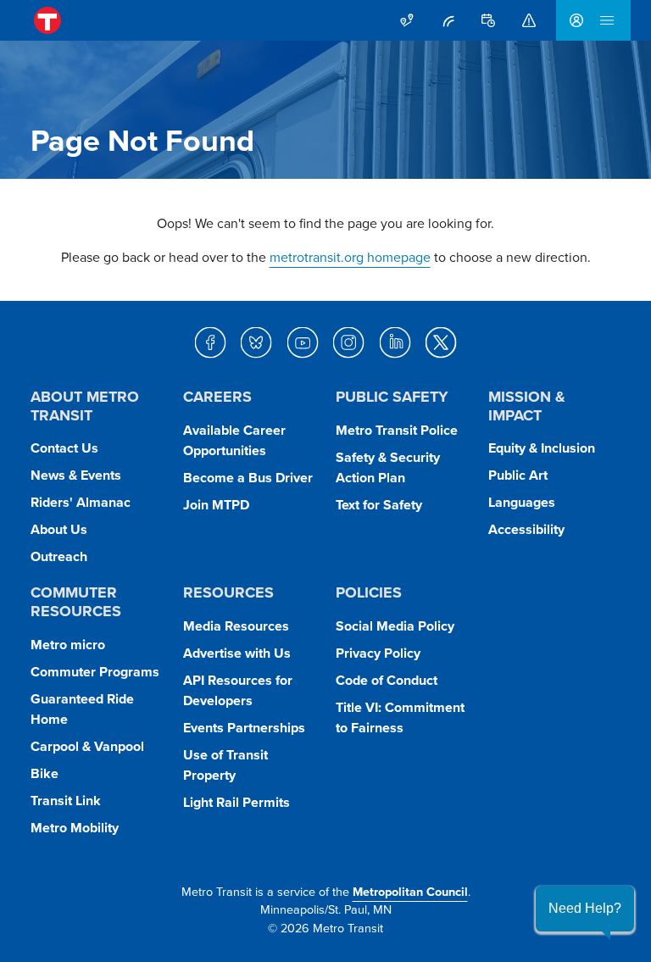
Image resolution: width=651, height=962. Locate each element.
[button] (585, 908)
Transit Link (66, 800)
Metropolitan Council (410, 891)
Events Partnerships (244, 727)
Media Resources (236, 626)
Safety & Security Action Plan (388, 467)
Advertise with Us (237, 653)
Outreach (59, 556)
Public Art (518, 475)
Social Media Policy (395, 626)
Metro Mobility (75, 827)
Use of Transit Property (225, 765)
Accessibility (526, 529)
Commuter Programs (95, 671)
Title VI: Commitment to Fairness (400, 717)
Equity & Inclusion (541, 448)
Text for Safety (379, 504)
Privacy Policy (378, 653)
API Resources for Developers (237, 690)
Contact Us (64, 448)
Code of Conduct (386, 680)
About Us (59, 529)
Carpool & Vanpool (87, 746)
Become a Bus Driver (248, 477)
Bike (44, 773)
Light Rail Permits (236, 802)
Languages (521, 502)
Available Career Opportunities (234, 440)
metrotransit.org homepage (350, 256)
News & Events (76, 475)
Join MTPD (216, 504)
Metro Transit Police (397, 430)
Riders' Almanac (81, 502)
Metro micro (68, 644)
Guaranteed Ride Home (82, 709)
